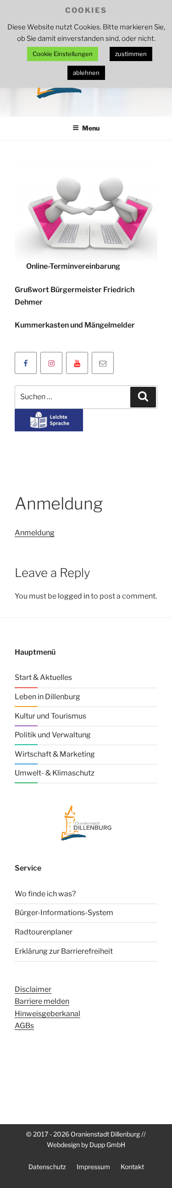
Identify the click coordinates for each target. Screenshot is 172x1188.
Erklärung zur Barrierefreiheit (64, 951)
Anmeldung (35, 532)
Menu (91, 128)
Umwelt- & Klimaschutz (54, 773)
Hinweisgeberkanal (47, 1013)
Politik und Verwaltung (53, 734)
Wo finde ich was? (45, 893)
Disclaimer (33, 989)
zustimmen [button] (131, 53)
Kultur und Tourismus (50, 716)
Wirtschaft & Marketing (55, 754)
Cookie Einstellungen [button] (63, 53)
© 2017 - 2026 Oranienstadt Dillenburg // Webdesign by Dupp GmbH (86, 1139)
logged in (73, 596)
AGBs (24, 1025)
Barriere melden (42, 1001)
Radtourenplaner (43, 932)
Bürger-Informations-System (64, 912)
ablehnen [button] (86, 72)
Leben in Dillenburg (47, 696)
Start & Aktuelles (43, 677)
